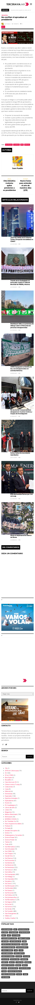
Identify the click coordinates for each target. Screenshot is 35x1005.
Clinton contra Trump (12, 784)
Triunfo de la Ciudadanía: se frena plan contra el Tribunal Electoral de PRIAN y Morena (20, 282)
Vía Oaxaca (8, 890)
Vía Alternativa (10, 847)
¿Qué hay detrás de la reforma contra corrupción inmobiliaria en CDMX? (21, 239)
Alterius (4, 932)
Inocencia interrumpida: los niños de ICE (21, 10)
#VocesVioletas (24, 929)
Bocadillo (8, 780)
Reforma (27, 144)
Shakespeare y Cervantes (13, 835)
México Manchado (11, 814)
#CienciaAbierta (7, 929)
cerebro (24, 944)
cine (15, 950)
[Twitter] (5, 744)
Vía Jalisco (8, 881)
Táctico (7, 842)
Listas (7, 810)
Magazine (8, 812)
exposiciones (15, 959)
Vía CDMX (8, 851)
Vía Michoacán (10, 886)
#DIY (15, 929)
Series (7, 833)
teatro (19, 974)
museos (18, 965)
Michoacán (8, 817)
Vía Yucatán (9, 911)
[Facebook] (2, 744)
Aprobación (9, 144)
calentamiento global (9, 938)
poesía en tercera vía (14, 971)
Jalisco (12, 962)
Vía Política (5, 15)
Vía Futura (8, 870)
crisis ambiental (7, 953)
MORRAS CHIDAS (10, 819)
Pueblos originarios (8, 974)
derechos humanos (8, 956)
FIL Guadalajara (10, 805)
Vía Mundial (9, 888)
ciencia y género (7, 950)
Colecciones (9, 787)
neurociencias (12, 968)
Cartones (5, 941)
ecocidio (18, 956)
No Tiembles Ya (10, 821)
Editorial (7, 791)
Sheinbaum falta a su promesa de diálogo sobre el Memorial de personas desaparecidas (22, 325)
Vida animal (5, 977)
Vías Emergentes (10, 913)
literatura (19, 962)
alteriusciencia (24, 932)
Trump (25, 974)
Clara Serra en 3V (11, 782)
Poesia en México (25, 968)
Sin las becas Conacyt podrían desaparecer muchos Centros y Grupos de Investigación (21, 412)
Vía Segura (8, 902)
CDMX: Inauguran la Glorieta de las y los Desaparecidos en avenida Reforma (21, 368)
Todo (7, 844)
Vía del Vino (9, 856)
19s (6, 768)
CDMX (24, 941)
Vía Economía (9, 860)
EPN (22, 144)
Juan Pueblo (7, 23)
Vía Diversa (8, 858)
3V (6, 773)
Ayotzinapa (16, 935)
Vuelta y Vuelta (10, 918)
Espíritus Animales (11, 798)
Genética (5, 962)
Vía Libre (8, 884)
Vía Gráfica (8, 872)
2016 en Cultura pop (12, 771)
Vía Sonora (8, 907)
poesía (4, 971)
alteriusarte (13, 932)
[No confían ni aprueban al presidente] (17, 38)
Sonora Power (10, 837)
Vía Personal (9, 893)
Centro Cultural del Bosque (11, 944)
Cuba (6, 789)
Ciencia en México (22, 947)
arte (8, 935)
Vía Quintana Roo (11, 897)
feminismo (24, 959)
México (25, 965)
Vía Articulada (9, 849)
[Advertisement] (17, 657)
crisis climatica (19, 953)
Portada (7, 828)
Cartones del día (15, 941)
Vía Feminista (9, 867)
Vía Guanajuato (10, 874)
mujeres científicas (8, 965)
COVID (21, 950)
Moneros (28, 962)
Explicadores (9, 801)
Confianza (16, 144)
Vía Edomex (9, 863)
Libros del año (10, 808)
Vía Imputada (9, 879)
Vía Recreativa (9, 900)
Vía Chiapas (9, 854)
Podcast (7, 826)
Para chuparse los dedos (13, 824)
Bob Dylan (8, 778)
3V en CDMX (9, 775)
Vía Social (8, 904)
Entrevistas (8, 794)
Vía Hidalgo (9, 877)
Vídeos (7, 916)
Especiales (8, 796)
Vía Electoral (9, 865)
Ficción (7, 803)
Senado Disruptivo (11, 831)
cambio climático (23, 938)
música (4, 968)
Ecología (26, 956)
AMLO (3, 935)
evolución (5, 959)
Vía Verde (8, 909)
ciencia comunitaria (8, 947)
